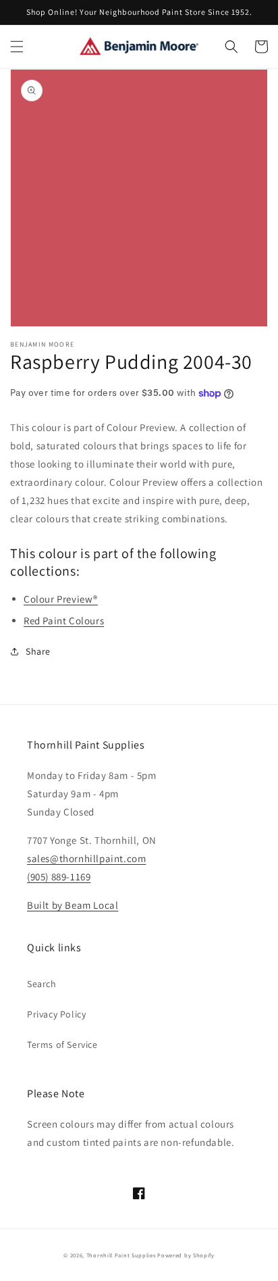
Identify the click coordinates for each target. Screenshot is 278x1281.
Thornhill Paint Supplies (121, 1255)
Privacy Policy (56, 1014)
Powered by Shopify (186, 1255)
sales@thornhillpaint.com (86, 858)
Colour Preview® (61, 599)
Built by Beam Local (72, 905)
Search (42, 984)
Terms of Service (62, 1044)
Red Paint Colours (64, 620)
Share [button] (38, 651)
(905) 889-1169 (58, 876)
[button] (17, 46)
